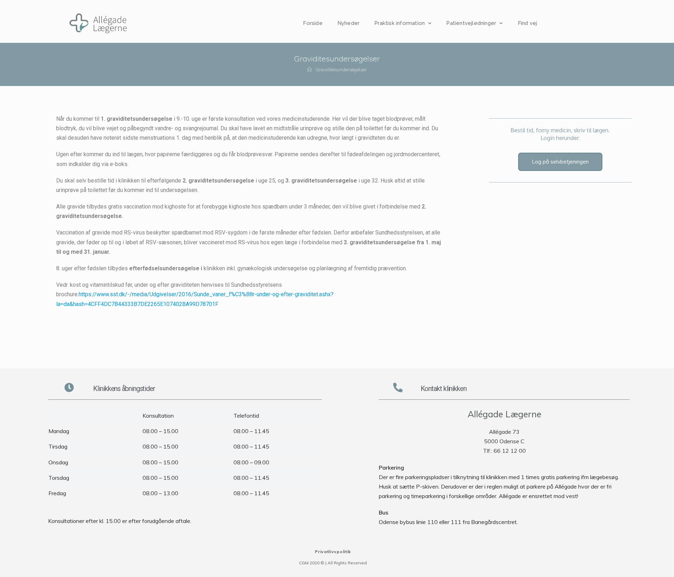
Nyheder (348, 23)
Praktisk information (399, 23)
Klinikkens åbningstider (124, 388)
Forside (312, 23)
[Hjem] (309, 69)
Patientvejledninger (471, 23)
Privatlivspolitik (333, 551)
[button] (560, 162)
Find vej (527, 23)
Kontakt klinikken (444, 388)
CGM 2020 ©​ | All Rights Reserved (333, 562)
